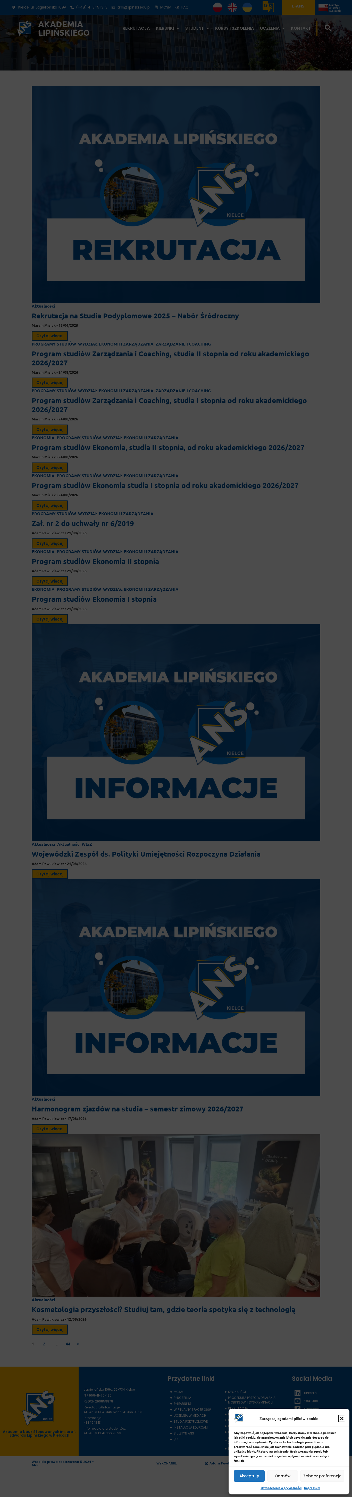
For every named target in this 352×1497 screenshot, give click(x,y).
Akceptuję (249, 1476)
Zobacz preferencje (322, 1476)
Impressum (312, 1488)
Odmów (282, 1476)
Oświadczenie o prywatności (281, 1488)
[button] (341, 1418)
